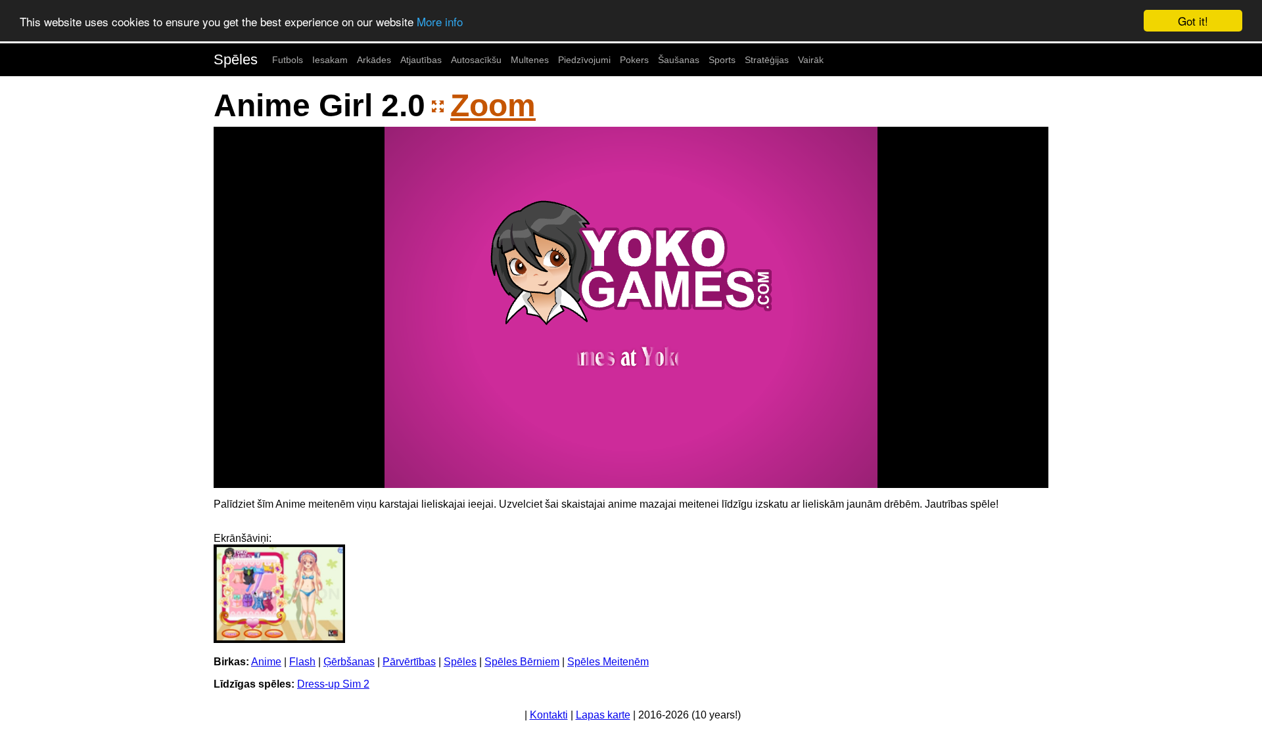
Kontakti (549, 714)
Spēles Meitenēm (608, 661)
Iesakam (330, 60)
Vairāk (811, 60)
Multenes (530, 60)
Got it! (1193, 20)
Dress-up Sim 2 (333, 684)
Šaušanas (678, 60)
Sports (722, 60)
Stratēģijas (767, 60)
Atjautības (421, 60)
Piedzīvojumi (584, 60)
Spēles (236, 59)
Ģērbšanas (349, 661)
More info (440, 21)
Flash (302, 661)
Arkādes (374, 60)
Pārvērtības (409, 661)
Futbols (287, 60)
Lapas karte (603, 714)
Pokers (634, 60)
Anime (266, 661)
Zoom (493, 105)
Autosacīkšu (476, 60)
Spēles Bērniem (521, 661)
